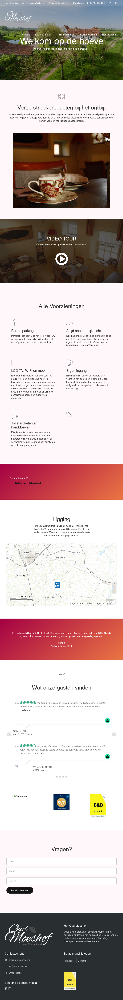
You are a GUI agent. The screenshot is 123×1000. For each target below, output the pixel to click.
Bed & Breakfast (44, 34)
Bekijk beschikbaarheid (28, 483)
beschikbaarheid (88, 34)
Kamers (26, 34)
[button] (8, 170)
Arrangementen (66, 34)
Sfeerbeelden (109, 34)
